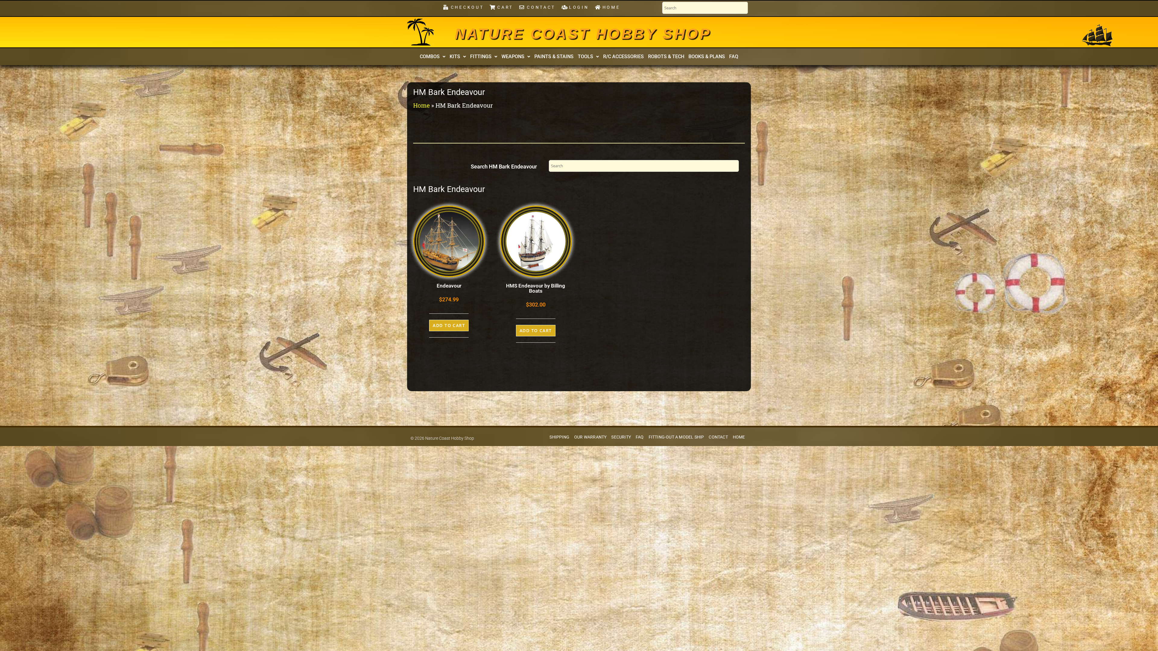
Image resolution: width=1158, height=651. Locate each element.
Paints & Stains (554, 56)
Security (621, 437)
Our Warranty (590, 437)
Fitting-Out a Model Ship (676, 437)
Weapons (512, 56)
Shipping (559, 437)
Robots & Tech (666, 56)
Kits (455, 56)
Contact (718, 437)
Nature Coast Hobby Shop (583, 34)
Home (421, 105)
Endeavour (449, 286)
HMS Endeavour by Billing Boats (535, 288)
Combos (430, 56)
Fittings (481, 56)
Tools (585, 56)
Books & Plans (706, 56)
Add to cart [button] (449, 325)
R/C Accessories (623, 56)
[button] (432, 57)
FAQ (733, 56)
